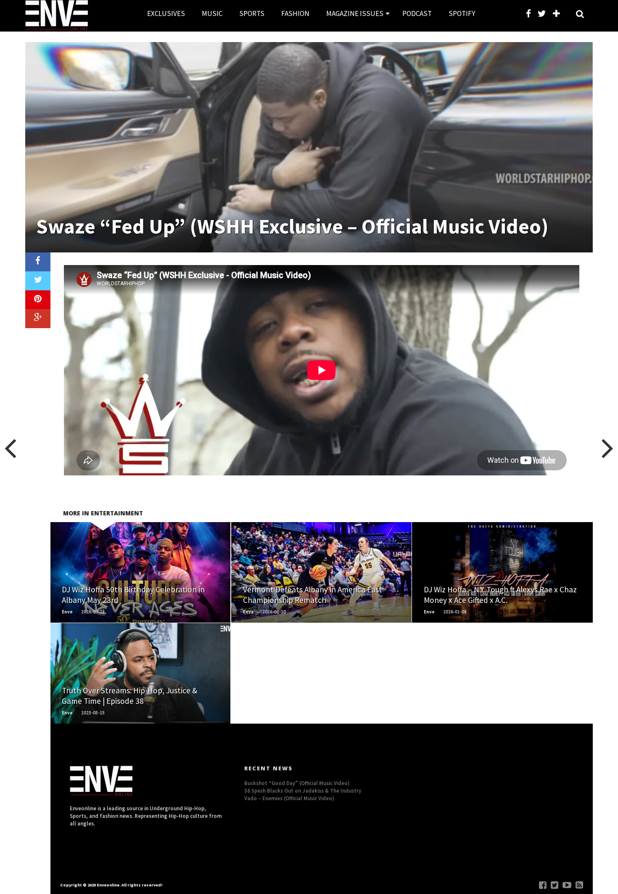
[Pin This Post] (37, 299)
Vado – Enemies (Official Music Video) (289, 798)
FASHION (295, 13)
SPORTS (251, 13)
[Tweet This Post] (37, 280)
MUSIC (212, 13)
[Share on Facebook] (37, 261)
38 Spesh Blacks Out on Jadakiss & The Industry (302, 790)
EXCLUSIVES (166, 13)
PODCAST (417, 13)
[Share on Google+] (37, 318)
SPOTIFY (462, 13)
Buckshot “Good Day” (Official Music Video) (297, 783)
